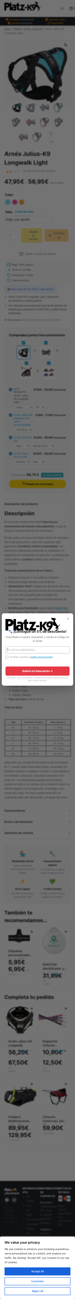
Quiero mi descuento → (37, 671)
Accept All (37, 1271)
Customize (37, 1281)
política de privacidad (41, 657)
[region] (37, 1267)
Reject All (37, 1291)
